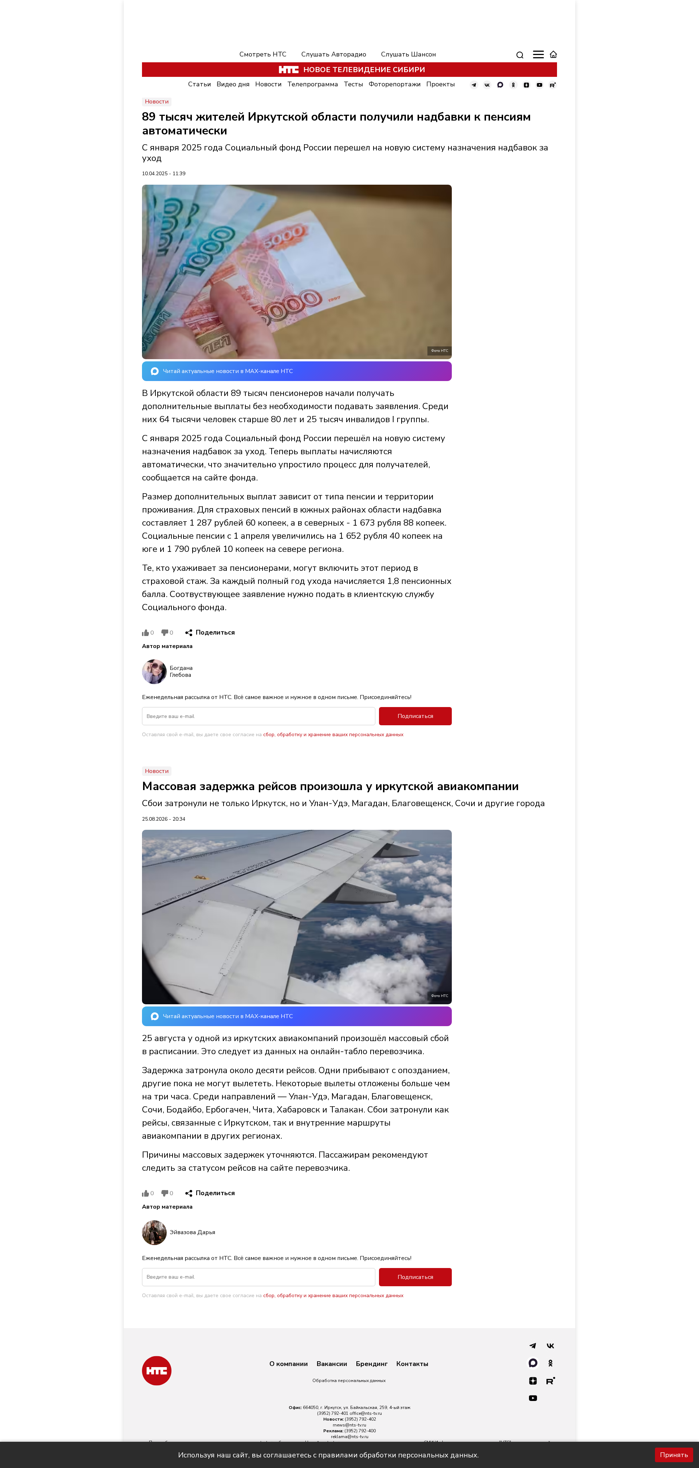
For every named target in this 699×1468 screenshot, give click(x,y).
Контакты (412, 1364)
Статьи (199, 84)
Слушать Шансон (408, 54)
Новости (268, 84)
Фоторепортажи (395, 84)
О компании (288, 1364)
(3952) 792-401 (332, 1413)
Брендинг (372, 1364)
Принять (674, 1455)
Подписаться (415, 716)
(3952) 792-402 (360, 1419)
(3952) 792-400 (360, 1431)
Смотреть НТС (263, 54)
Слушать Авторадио (333, 54)
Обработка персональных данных (349, 1380)
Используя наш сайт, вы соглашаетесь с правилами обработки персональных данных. (328, 1455)
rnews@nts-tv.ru (349, 1425)
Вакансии (332, 1364)
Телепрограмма (312, 84)
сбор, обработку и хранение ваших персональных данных (333, 734)
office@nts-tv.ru (366, 1413)
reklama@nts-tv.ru (349, 1437)
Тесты (353, 84)
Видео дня (233, 84)
